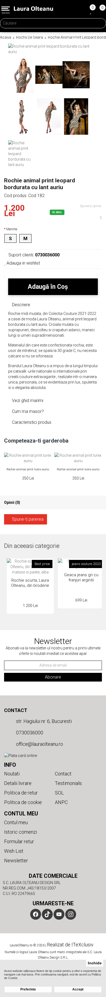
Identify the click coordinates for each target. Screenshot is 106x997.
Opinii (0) (12, 502)
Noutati (12, 774)
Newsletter (16, 860)
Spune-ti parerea (27, 519)
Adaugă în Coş (49, 286)
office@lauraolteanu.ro (39, 744)
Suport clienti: (33, 254)
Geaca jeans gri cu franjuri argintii (81, 577)
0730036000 (29, 732)
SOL (59, 793)
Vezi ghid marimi (27, 400)
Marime (11, 229)
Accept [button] (77, 989)
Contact (15, 710)
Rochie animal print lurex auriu (28, 469)
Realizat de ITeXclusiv (70, 944)
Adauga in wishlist (22, 263)
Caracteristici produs (31, 422)
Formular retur (19, 841)
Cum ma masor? (27, 411)
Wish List (13, 851)
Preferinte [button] (28, 989)
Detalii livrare (18, 783)
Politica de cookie (23, 802)
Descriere (20, 304)
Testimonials (68, 783)
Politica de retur (21, 793)
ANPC (61, 802)
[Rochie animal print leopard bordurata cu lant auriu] (21, 75)
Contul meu (16, 822)
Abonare (53, 677)
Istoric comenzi (20, 832)
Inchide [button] (95, 963)
